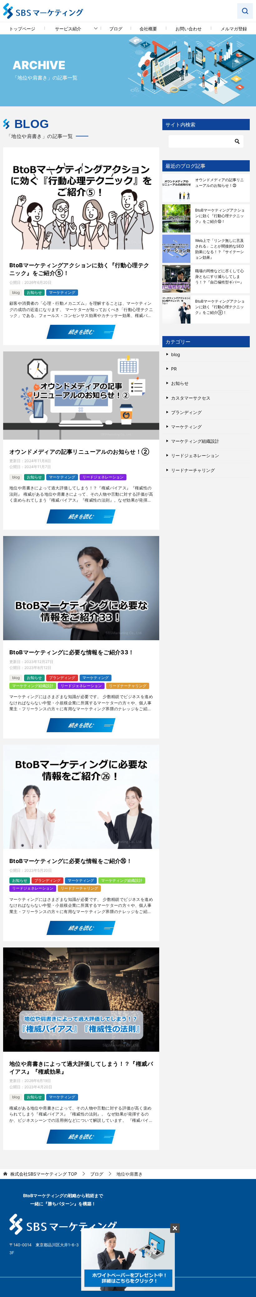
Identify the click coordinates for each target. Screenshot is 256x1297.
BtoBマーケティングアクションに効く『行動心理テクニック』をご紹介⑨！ (220, 307)
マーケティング (62, 292)
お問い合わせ (188, 28)
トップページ (22, 28)
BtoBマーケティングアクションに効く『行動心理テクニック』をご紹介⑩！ (220, 216)
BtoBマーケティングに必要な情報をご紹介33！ (71, 652)
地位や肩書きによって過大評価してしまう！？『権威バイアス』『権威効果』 (81, 1067)
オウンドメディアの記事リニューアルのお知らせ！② (79, 451)
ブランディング (62, 677)
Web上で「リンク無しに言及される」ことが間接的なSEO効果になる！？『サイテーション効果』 (219, 249)
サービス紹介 (68, 28)
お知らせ (34, 292)
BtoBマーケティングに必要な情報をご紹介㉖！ (70, 861)
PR (174, 368)
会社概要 (148, 28)
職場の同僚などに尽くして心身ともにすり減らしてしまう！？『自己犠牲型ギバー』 (219, 276)
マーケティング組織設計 (32, 685)
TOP (43, 1174)
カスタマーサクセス (190, 398)
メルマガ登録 (234, 28)
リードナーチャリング (127, 685)
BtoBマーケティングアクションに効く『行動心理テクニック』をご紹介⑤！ (79, 269)
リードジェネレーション (103, 477)
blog (16, 292)
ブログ (115, 28)
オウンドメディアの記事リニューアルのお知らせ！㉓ (219, 182)
